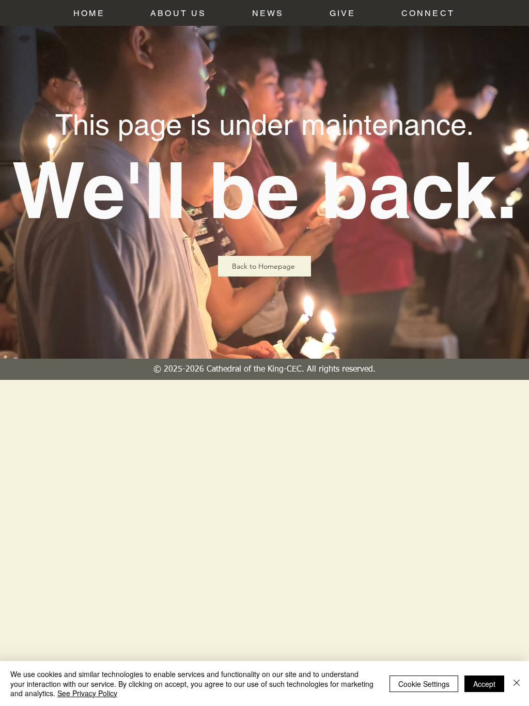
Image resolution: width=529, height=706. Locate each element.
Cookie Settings (423, 684)
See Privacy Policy (87, 693)
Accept (484, 684)
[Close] (516, 683)
